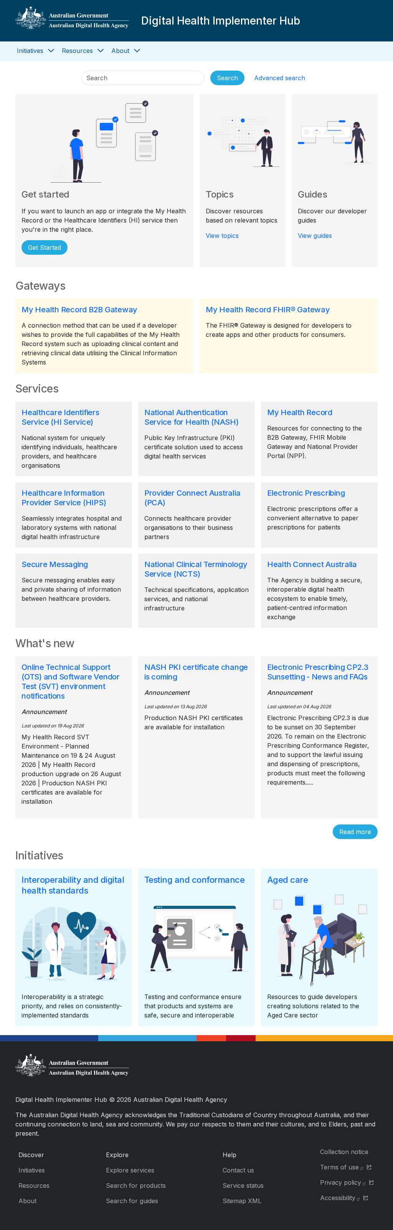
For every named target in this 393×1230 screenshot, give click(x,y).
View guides (315, 235)
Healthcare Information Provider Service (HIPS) (63, 497)
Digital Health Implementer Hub (220, 20)
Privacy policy (340, 1182)
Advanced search (279, 78)
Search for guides (132, 1201)
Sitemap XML (242, 1201)
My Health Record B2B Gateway (79, 309)
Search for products (136, 1185)
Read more (355, 832)
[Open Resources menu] (100, 50)
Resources (77, 50)
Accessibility (337, 1198)
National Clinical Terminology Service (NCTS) (196, 569)
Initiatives (30, 50)
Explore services (130, 1170)
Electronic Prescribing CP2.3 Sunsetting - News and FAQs (317, 672)
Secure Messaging (54, 564)
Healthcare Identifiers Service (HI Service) (60, 417)
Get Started (44, 247)
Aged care (287, 880)
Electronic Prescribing (306, 493)
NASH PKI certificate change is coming (196, 672)
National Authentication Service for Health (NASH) (191, 417)
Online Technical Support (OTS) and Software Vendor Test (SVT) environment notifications (70, 682)
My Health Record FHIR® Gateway (268, 309)
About (120, 50)
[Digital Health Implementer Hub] (72, 20)
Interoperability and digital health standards (72, 885)
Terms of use (339, 1167)
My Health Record (299, 412)
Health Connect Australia (312, 564)
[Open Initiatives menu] (51, 50)
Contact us (238, 1170)
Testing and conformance (194, 880)
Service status (243, 1185)
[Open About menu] (137, 50)
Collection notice (344, 1152)
